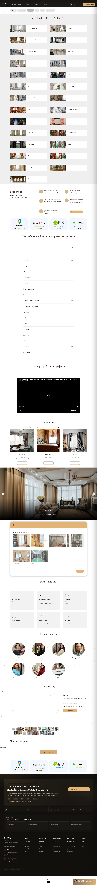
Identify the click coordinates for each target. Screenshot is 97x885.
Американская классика (74, 109)
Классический (32, 40)
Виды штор (13, 10)
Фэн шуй (70, 51)
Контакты (83, 849)
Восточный (31, 121)
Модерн (30, 86)
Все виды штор (27, 841)
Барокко (30, 109)
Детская (40, 848)
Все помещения (41, 841)
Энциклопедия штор (56, 851)
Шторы (13, 4)
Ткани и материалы (56, 841)
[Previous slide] (13, 710)
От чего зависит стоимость (71, 844)
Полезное (37, 4)
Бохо (69, 74)
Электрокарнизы (27, 849)
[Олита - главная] (5, 4)
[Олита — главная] (7, 839)
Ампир (69, 144)
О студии (44, 4)
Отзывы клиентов (70, 851)
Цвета (42, 10)
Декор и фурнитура (50, 10)
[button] (89, 4)
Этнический (31, 98)
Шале (69, 167)
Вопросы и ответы (70, 848)
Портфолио (26, 4)
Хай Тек (30, 63)
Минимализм (31, 74)
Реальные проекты (70, 849)
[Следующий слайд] (94, 494)
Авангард (31, 156)
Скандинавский (32, 28)
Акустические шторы (56, 848)
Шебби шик (71, 86)
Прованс (70, 28)
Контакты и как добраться (8, 861)
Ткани (37, 10)
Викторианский (32, 179)
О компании (83, 841)
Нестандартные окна (56, 846)
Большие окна (41, 851)
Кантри (70, 121)
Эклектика (71, 156)
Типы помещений (22, 10)
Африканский (72, 132)
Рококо (30, 167)
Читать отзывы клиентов (26, 801)
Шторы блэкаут (27, 846)
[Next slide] (58, 710)
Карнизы (19, 4)
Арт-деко (30, 132)
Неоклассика (71, 63)
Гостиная (40, 844)
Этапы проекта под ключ (71, 846)
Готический (31, 144)
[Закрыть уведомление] (96, 877)
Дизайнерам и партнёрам (86, 844)
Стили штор (30, 10)
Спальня (40, 846)
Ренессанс (70, 98)
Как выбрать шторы (70, 841)
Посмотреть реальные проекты (13, 801)
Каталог (32, 4)
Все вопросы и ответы (87, 819)
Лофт (69, 40)
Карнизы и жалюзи (56, 849)
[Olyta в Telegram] (71, 4)
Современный (32, 51)
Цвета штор (55, 844)
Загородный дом (41, 849)
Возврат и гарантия (85, 848)
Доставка (83, 846)
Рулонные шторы (27, 844)
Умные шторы (27, 848)
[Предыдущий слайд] (3, 494)
